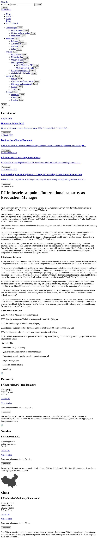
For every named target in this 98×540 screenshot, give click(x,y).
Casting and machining (20, 33)
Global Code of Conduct (21, 73)
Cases (8, 19)
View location (6, 403)
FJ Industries (6, 10)
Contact (9, 16)
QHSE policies (17, 62)
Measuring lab (17, 57)
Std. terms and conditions (21, 84)
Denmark (15, 95)
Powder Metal (17, 30)
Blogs (8, 21)
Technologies (11, 28)
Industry (14, 41)
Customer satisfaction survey (22, 81)
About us (10, 76)
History (14, 78)
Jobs (13, 89)
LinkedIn (4, 2)
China (13, 97)
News (8, 14)
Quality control (17, 60)
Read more (6, 133)
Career (14, 86)
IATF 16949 (16, 54)
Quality (9, 52)
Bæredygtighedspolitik (20, 70)
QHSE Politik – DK (24, 65)
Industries (10, 38)
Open (20, 28)
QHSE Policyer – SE (24, 68)
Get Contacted (12, 23)
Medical (14, 46)
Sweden (14, 100)
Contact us (5, 399)
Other (13, 49)
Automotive (16, 44)
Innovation (15, 36)
